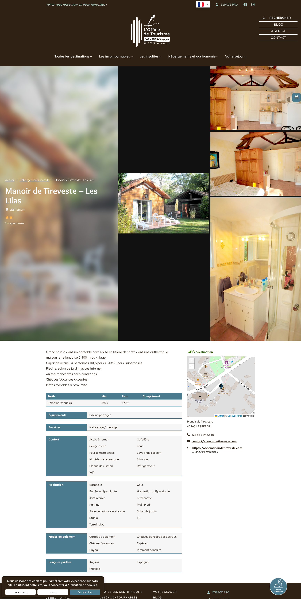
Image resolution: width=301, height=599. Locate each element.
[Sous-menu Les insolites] (160, 56)
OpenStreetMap (234, 415)
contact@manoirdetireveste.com (214, 441)
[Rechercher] (264, 18)
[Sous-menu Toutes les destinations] (91, 56)
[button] (221, 387)
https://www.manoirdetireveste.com (217, 448)
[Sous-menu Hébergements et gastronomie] (217, 56)
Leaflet (220, 415)
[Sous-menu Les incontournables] (132, 56)
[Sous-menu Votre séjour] (245, 56)
